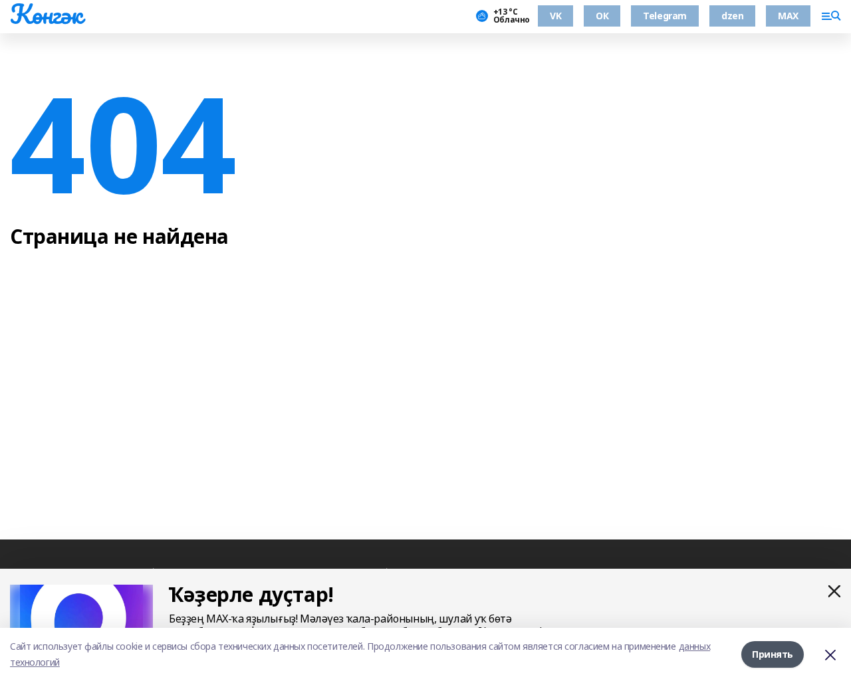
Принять (772, 654)
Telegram (665, 15)
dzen (732, 15)
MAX (788, 15)
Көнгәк (46, 14)
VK (555, 15)
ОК (602, 15)
